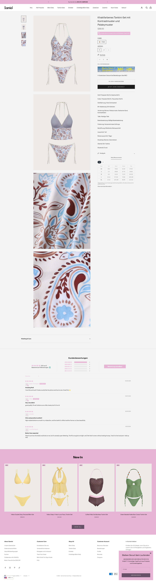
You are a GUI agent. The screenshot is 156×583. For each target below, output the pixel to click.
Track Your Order (41, 554)
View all (78, 527)
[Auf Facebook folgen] (5, 568)
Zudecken (96, 7)
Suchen (6, 554)
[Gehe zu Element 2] (23, 27)
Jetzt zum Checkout (116, 86)
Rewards (99, 554)
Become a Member (102, 545)
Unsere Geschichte (9, 545)
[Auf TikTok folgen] (19, 568)
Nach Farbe (114, 7)
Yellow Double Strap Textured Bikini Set (22, 514)
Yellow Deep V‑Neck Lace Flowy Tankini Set (59, 514)
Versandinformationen (43, 548)
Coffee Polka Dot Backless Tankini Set (96, 514)
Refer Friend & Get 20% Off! (12, 560)
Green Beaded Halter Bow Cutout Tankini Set (133, 514)
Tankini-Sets (61, 7)
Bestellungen (101, 548)
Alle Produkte (40, 7)
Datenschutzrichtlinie (10, 548)
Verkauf (124, 7)
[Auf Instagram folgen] (10, 568)
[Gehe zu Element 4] (23, 43)
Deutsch (25, 575)
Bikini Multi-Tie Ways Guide (44, 557)
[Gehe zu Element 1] (23, 19)
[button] (68, 362)
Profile (99, 551)
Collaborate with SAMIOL (11, 557)
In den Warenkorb (116, 81)
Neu (31, 7)
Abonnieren (136, 575)
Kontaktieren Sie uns (43, 545)
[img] (29, 381)
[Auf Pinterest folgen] (15, 568)
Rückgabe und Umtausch (44, 551)
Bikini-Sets (50, 7)
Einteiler (70, 7)
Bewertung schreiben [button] (115, 366)
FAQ (38, 560)
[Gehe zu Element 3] (23, 35)
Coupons (99, 557)
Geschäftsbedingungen (11, 551)
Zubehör (104, 7)
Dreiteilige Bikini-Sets (83, 7)
